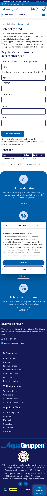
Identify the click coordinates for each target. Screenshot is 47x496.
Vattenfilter (8, 395)
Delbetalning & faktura (13, 369)
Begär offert (8, 377)
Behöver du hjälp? (39, 491)
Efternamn (6, 94)
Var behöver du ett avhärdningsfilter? (19, 61)
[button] (3, 14)
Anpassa (22, 269)
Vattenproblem (10, 391)
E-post (4, 106)
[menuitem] (43, 14)
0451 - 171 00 (25, 4)
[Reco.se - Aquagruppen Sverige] (23, 456)
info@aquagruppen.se (11, 4)
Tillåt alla (23, 262)
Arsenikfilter (9, 416)
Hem (3, 24)
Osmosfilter (8, 424)
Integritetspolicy (10, 381)
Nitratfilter (8, 431)
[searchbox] (21, 14)
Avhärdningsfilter (11, 412)
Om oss (6, 362)
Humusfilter (8, 420)
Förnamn (5, 82)
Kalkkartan (11, 24)
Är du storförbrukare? (13, 402)
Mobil (4, 117)
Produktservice (10, 366)
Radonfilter (8, 427)
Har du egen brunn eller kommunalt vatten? (22, 72)
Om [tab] (38, 225)
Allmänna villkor (10, 373)
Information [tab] (23, 225)
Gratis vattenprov (11, 398)
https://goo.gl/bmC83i (32, 164)
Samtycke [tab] (8, 225)
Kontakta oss (9, 358)
